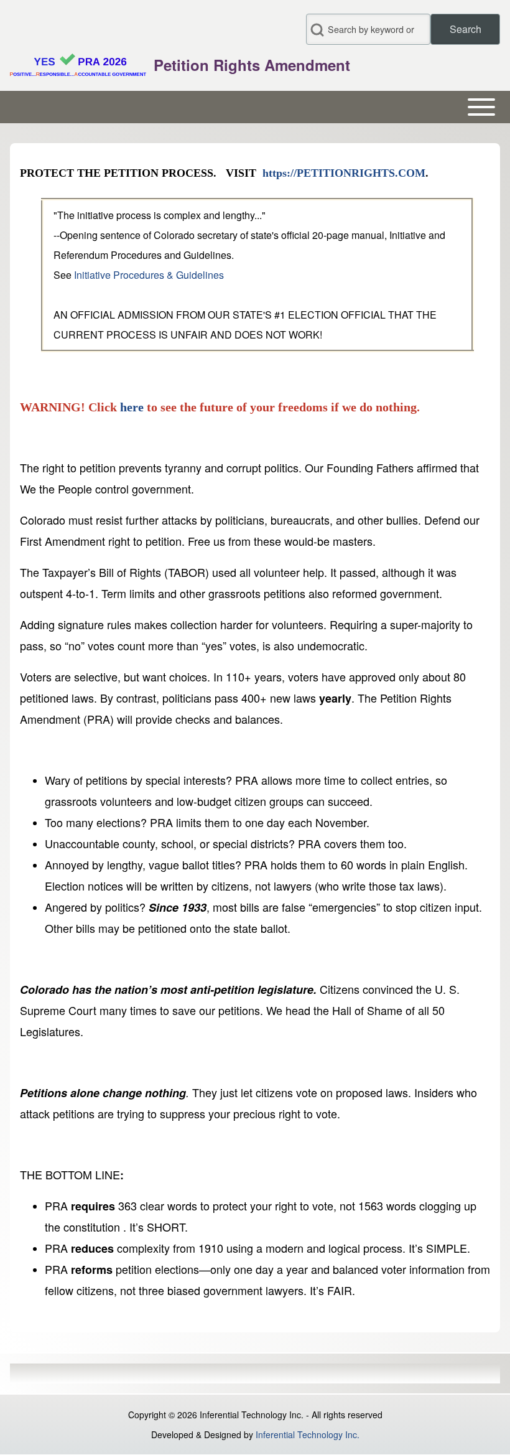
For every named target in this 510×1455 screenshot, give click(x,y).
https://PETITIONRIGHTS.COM (343, 173)
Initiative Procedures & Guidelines (150, 275)
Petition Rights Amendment (252, 64)
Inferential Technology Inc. (307, 1434)
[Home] (78, 65)
